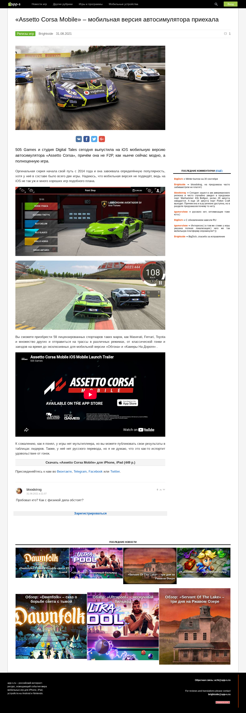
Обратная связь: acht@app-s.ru (212, 680)
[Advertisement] (202, 103)
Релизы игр (25, 34)
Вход (231, 4)
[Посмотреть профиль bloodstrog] (19, 491)
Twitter (115, 471)
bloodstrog (34, 489)
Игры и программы (91, 4)
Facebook (96, 471)
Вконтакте (64, 471)
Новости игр (39, 4)
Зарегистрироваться (90, 513)
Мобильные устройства (123, 4)
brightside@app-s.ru (219, 694)
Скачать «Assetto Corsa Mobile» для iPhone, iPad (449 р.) (90, 462)
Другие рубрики (63, 4)
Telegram (80, 471)
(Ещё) (219, 171)
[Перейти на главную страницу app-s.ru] (15, 4)
